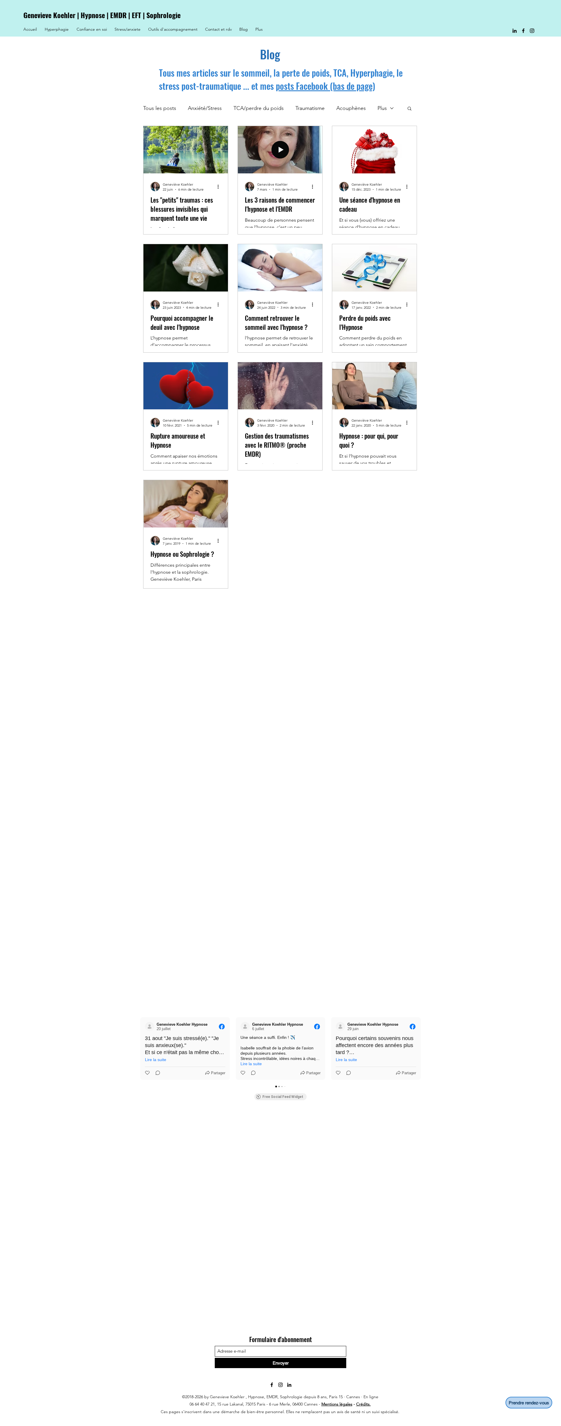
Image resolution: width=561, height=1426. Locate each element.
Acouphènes (351, 108)
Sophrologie (163, 15)
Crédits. (363, 1404)
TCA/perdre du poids (258, 108)
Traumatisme (310, 108)
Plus (382, 108)
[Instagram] (532, 31)
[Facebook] (523, 31)
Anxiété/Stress (205, 108)
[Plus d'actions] (220, 186)
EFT (136, 15)
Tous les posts (159, 108)
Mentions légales (336, 1404)
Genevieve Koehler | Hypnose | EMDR (75, 15)
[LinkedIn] (514, 31)
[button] (409, 109)
